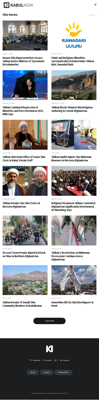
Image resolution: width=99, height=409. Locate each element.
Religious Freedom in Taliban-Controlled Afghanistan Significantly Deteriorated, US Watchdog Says (73, 207)
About (32, 372)
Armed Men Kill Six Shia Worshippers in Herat (72, 304)
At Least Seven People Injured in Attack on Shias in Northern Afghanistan (24, 254)
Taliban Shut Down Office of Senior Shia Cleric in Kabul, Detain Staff (24, 158)
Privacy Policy (63, 372)
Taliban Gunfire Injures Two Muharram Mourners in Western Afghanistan (71, 158)
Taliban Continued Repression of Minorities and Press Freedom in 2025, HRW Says (23, 111)
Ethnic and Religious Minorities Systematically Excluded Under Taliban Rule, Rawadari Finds (72, 61)
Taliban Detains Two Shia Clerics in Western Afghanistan (21, 205)
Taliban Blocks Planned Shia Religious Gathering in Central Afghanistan (72, 109)
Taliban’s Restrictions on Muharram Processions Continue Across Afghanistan (70, 256)
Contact (47, 372)
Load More (49, 321)
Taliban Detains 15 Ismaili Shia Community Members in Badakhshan (22, 304)
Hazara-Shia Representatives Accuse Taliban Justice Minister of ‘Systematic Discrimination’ (24, 61)
